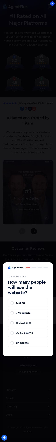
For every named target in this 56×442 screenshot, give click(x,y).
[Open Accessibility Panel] (4, 438)
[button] (52, 3)
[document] (28, 221)
